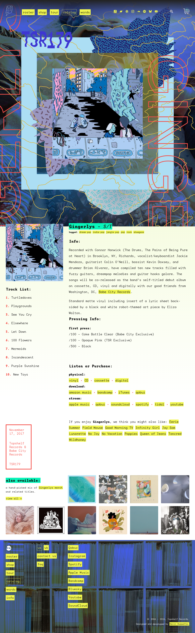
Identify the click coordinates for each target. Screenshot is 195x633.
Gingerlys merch (51, 487)
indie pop (98, 232)
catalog (69, 12)
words (85, 12)
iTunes (124, 392)
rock (129, 232)
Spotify (75, 564)
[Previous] (12, 275)
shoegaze (139, 232)
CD (86, 380)
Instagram (77, 556)
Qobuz (73, 548)
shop (42, 12)
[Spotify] (144, 11)
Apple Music (79, 572)
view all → (14, 498)
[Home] (12, 12)
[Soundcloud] (138, 11)
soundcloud (120, 404)
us (39, 548)
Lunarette (77, 434)
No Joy (93, 434)
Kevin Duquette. (179, 623)
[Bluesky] (150, 11)
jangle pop (112, 232)
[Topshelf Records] (9, 549)
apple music (79, 404)
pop (123, 232)
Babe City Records (114, 292)
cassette (101, 380)
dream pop (85, 232)
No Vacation (112, 434)
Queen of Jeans (153, 434)
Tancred (174, 434)
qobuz (140, 392)
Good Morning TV (119, 428)
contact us (47, 556)
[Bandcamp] (121, 11)
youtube (176, 404)
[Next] (57, 275)
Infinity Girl (147, 428)
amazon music (80, 392)
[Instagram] (132, 11)
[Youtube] (156, 11)
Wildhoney (77, 440)
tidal (159, 404)
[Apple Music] (115, 11)
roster (28, 12)
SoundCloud (78, 605)
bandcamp (105, 392)
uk (46, 548)
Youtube (75, 597)
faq (40, 564)
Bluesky (75, 589)
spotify (142, 404)
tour (54, 12)
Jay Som (168, 428)
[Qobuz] (127, 11)
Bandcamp (76, 581)
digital (121, 380)
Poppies (131, 434)
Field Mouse (92, 428)
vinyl (73, 380)
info (10, 598)
